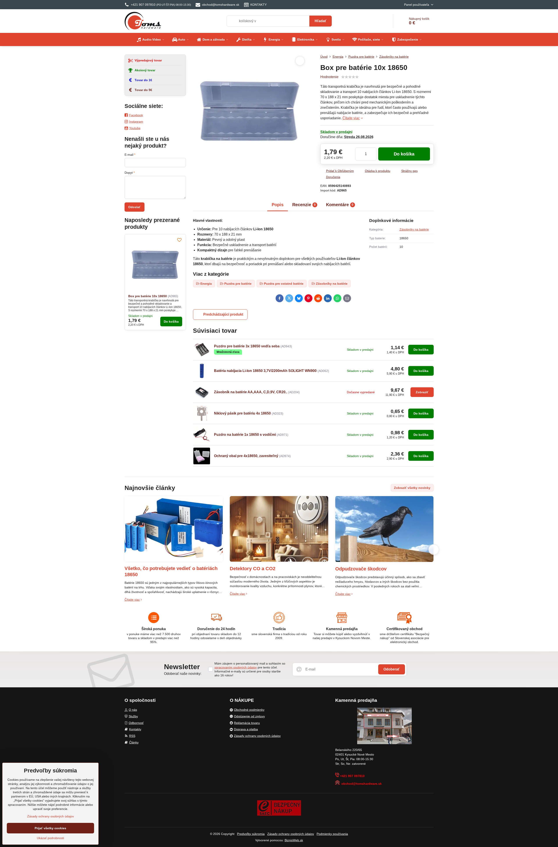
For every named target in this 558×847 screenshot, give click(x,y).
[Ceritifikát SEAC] (279, 807)
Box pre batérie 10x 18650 (147, 296)
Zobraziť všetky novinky (412, 488)
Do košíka (404, 154)
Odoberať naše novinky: (182, 673)
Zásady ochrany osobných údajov (290, 834)
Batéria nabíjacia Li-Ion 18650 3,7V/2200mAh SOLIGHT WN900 (265, 371)
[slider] (350, 77)
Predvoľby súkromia (251, 834)
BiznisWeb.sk (294, 840)
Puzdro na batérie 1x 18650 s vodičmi (245, 434)
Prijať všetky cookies (50, 828)
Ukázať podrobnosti (50, 838)
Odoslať (134, 207)
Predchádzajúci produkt (223, 314)
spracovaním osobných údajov (235, 667)
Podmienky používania (332, 834)
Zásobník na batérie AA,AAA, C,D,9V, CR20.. (250, 392)
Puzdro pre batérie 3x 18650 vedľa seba (247, 346)
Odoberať (391, 669)
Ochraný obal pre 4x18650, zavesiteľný (246, 456)
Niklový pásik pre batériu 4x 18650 (243, 413)
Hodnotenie (329, 77)
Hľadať (320, 21)
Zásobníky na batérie (414, 229)
